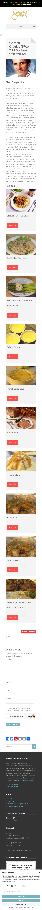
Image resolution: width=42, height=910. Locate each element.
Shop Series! (26, 5)
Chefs (9, 637)
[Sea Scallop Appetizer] (21, 244)
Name (8, 682)
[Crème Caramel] (21, 334)
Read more (12, 225)
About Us (9, 799)
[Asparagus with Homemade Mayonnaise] (21, 286)
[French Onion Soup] (21, 375)
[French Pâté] (21, 418)
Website (8, 698)
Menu (21, 26)
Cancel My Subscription (14, 806)
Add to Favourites (29, 631)
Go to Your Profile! (12, 787)
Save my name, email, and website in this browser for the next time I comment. (19, 709)
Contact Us (10, 801)
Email (8, 690)
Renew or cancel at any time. (23, 780)
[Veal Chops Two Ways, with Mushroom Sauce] (21, 589)
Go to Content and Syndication (17, 804)
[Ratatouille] (21, 503)
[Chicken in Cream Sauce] (21, 200)
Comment (10, 659)
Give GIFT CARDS (8, 2)
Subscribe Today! (12, 784)
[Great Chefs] (21, 15)
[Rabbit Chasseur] (21, 546)
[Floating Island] (21, 461)
